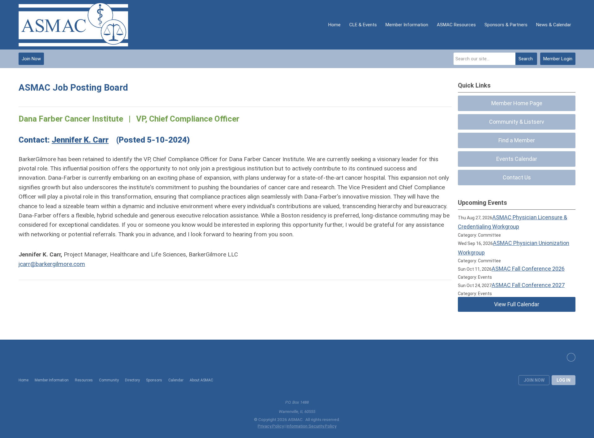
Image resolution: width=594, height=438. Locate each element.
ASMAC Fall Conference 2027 (528, 285)
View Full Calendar (516, 304)
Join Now (31, 59)
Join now (533, 380)
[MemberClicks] (73, 24)
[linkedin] (571, 357)
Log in (563, 380)
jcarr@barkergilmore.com (52, 264)
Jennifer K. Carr (80, 139)
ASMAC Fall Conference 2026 (528, 268)
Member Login (557, 59)
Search (526, 59)
